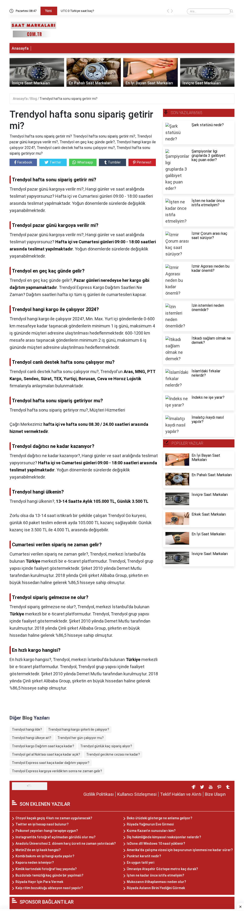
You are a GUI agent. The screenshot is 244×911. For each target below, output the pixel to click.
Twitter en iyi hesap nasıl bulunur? (42, 824)
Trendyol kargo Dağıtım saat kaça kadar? (43, 746)
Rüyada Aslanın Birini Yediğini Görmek (156, 888)
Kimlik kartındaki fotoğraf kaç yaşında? (46, 869)
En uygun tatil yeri (140, 862)
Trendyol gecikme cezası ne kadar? (113, 754)
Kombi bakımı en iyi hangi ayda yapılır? (44, 856)
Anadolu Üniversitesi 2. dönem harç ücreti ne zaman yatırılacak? (65, 843)
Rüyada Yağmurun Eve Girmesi (150, 824)
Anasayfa (20, 48)
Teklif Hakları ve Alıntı (180, 794)
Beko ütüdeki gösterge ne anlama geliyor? (159, 818)
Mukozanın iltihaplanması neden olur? (156, 882)
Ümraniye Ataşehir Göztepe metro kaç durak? (162, 869)
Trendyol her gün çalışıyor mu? (80, 738)
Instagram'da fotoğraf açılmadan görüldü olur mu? (55, 837)
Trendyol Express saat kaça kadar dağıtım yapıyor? (50, 763)
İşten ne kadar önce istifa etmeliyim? (155, 875)
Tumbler (114, 162)
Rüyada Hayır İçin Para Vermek (39, 882)
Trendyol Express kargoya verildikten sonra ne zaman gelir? (57, 771)
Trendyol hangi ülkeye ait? (31, 738)
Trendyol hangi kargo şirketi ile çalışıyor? (78, 729)
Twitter (55, 162)
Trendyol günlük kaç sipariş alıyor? (106, 746)
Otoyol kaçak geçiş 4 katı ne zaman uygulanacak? (53, 818)
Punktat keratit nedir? (144, 856)
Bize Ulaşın (215, 794)
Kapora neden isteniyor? (34, 862)
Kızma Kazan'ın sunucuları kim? (151, 831)
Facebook (24, 162)
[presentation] (168, 12)
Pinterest (144, 162)
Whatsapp (85, 162)
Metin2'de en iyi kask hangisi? (38, 850)
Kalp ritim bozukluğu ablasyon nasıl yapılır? (49, 888)
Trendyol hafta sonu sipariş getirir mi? (68, 99)
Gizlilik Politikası (98, 794)
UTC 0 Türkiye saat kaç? (77, 11)
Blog (34, 99)
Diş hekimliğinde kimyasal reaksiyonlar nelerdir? (164, 837)
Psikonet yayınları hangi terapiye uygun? (46, 831)
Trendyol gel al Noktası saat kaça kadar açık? (46, 754)
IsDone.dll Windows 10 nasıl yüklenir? (156, 843)
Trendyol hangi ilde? (27, 729)
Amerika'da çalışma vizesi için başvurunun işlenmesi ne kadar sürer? (180, 850)
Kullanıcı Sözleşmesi (137, 794)
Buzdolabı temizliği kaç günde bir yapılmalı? (49, 875)
